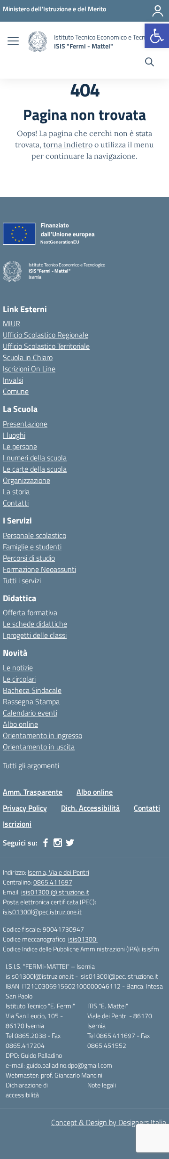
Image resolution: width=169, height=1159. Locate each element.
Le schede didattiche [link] (35, 623)
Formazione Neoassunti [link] (39, 569)
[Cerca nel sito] (149, 63)
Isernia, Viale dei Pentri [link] (58, 872)
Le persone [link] (20, 446)
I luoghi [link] (14, 435)
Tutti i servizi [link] (22, 580)
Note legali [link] (101, 1085)
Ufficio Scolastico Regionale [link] (45, 334)
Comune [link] (16, 391)
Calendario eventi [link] (30, 712)
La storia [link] (16, 491)
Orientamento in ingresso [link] (42, 735)
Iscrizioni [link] (17, 823)
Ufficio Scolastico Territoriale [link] (46, 346)
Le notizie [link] (18, 667)
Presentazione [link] (25, 423)
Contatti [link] (16, 502)
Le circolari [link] (19, 678)
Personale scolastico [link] (34, 535)
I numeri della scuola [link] (35, 457)
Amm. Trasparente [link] (32, 791)
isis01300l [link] (83, 939)
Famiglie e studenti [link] (32, 546)
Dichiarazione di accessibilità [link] (27, 1090)
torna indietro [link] (67, 144)
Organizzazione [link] (26, 480)
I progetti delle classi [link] (35, 635)
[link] (157, 36)
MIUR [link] (11, 323)
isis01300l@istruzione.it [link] (55, 892)
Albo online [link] (20, 724)
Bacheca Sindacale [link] (32, 690)
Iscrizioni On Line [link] (29, 368)
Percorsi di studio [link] (29, 557)
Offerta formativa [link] (30, 612)
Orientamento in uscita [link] (39, 746)
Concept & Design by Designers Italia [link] (108, 1122)
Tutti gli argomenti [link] (31, 765)
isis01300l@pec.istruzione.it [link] (42, 912)
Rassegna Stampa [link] (31, 701)
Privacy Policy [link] (25, 807)
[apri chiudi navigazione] (13, 42)
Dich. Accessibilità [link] (90, 807)
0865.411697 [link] (52, 882)
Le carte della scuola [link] (35, 469)
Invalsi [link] (13, 380)
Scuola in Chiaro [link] (28, 357)
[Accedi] (157, 11)
